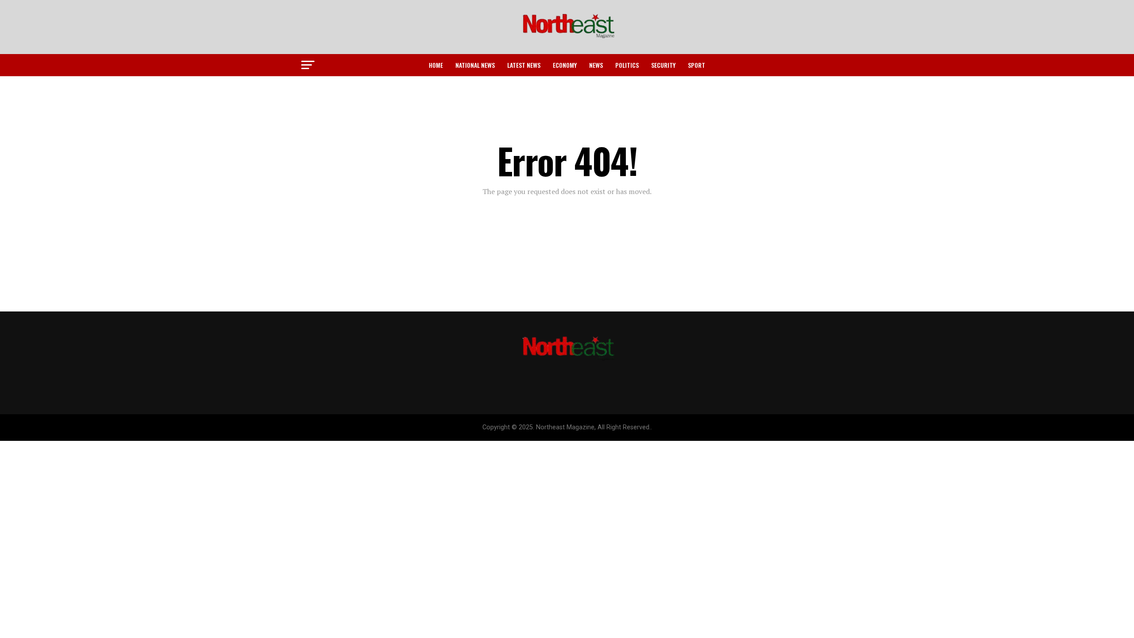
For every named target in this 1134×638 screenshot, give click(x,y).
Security (663, 65)
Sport (696, 65)
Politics (627, 65)
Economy (565, 65)
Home (436, 65)
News (596, 65)
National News (475, 65)
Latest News (523, 65)
